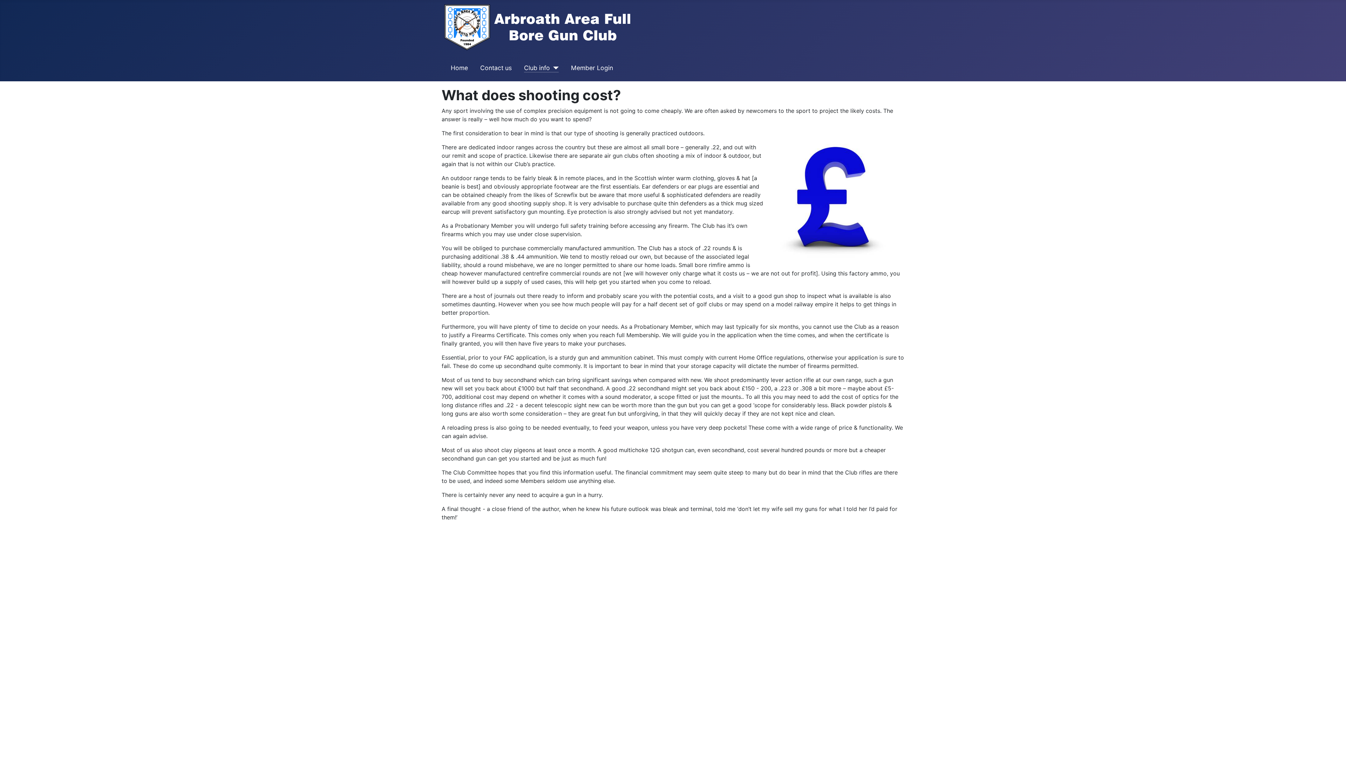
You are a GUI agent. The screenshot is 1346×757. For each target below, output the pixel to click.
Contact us (496, 67)
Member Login (592, 67)
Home (459, 67)
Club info (537, 67)
